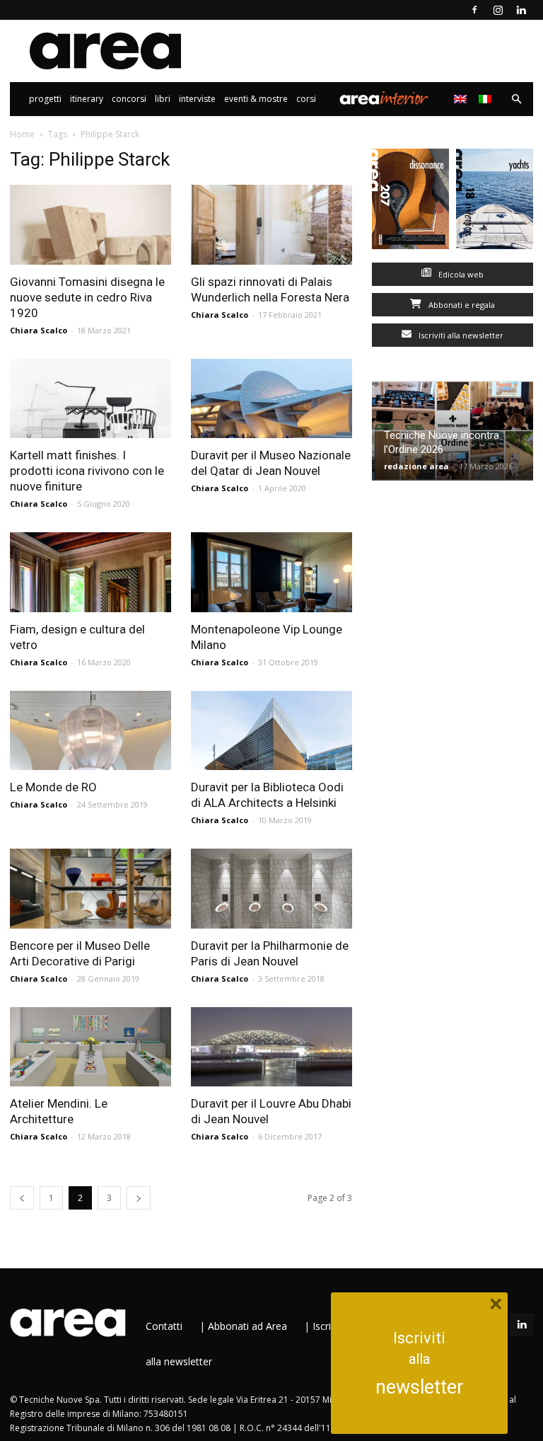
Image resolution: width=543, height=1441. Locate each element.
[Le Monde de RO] (90, 731)
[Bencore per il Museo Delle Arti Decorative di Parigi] (90, 889)
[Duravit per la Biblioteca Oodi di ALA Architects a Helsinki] (271, 731)
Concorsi (129, 99)
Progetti (45, 99)
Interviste (197, 99)
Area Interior (383, 99)
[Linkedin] (521, 10)
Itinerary (86, 99)
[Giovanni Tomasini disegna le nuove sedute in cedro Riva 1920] (90, 225)
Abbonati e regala (460, 304)
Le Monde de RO (53, 787)
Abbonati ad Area (247, 1326)
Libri (162, 99)
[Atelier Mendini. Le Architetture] (90, 1047)
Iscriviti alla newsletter (459, 335)
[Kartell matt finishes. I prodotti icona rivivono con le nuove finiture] (90, 399)
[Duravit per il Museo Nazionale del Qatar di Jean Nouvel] (271, 399)
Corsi (306, 99)
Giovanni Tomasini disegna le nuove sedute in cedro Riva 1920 (87, 297)
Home (22, 134)
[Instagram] (497, 10)
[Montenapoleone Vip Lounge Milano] (271, 572)
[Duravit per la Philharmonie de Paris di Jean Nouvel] (271, 889)
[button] (516, 99)
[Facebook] (474, 10)
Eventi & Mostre (256, 99)
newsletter (419, 1387)
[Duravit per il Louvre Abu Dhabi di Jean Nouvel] (271, 1047)
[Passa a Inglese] (462, 99)
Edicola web (460, 274)
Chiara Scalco (38, 330)
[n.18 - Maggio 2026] (494, 202)
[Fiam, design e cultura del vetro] (90, 572)
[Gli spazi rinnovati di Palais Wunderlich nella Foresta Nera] (271, 225)
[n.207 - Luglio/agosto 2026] (410, 202)
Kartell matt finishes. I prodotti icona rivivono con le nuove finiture (87, 470)
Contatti (164, 1326)
